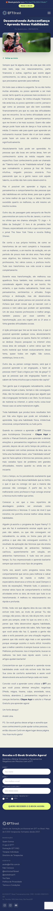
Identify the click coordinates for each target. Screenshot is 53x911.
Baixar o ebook (26, 6)
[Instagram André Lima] (10, 905)
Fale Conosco (8, 868)
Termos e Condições (11, 885)
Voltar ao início (11, 58)
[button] (49, 13)
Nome (5, 767)
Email (5, 777)
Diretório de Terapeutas (12, 855)
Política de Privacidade (12, 882)
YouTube (6, 878)
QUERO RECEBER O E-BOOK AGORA (26, 806)
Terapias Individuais (10, 852)
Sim (7, 798)
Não (16, 798)
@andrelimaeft (8, 875)
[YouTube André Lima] (16, 905)
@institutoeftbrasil (10, 871)
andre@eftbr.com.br (11, 864)
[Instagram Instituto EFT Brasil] (4, 905)
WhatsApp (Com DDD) (11, 786)
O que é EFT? (8, 845)
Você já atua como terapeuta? (15, 796)
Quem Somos (8, 841)
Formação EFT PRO (10, 848)
